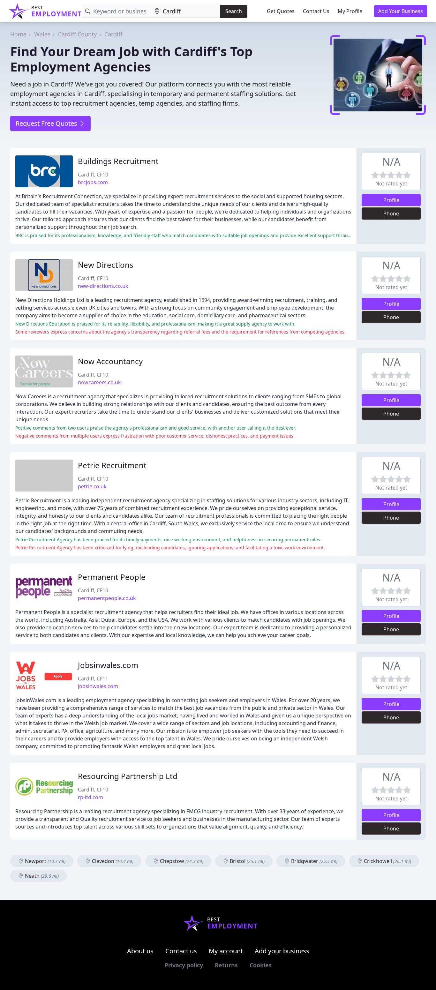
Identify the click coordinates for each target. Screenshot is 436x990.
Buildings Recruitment (118, 161)
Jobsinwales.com (108, 665)
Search (233, 11)
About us (140, 951)
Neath (41, 875)
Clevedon (112, 861)
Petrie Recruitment (112, 465)
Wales (42, 34)
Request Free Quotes (47, 123)
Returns (226, 965)
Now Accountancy (110, 361)
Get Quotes (281, 11)
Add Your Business (400, 11)
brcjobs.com (93, 182)
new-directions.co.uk (103, 285)
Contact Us (316, 11)
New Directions (105, 264)
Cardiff (113, 34)
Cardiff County (77, 34)
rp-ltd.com (90, 797)
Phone (391, 213)
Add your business (282, 951)
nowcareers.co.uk (99, 382)
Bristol (247, 861)
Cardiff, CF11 (93, 678)
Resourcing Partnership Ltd (127, 776)
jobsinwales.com (98, 686)
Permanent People (112, 577)
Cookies (261, 965)
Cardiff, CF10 (93, 174)
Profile (391, 200)
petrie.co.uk (92, 486)
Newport (44, 861)
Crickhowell (387, 861)
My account (226, 951)
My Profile (350, 11)
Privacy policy (184, 965)
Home (18, 34)
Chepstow (181, 861)
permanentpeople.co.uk (107, 598)
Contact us (181, 951)
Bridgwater (313, 861)
